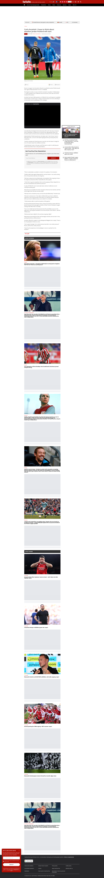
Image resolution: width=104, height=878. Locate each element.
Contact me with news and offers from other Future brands (11, 861)
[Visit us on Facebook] (56, 2)
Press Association (36, 33)
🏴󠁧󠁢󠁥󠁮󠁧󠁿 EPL (67, 22)
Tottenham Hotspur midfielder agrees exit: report (71, 153)
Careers (39, 868)
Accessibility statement (29, 868)
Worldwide (27, 871)
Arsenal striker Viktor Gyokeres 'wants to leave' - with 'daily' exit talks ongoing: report (71, 148)
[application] (42, 115)
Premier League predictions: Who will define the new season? (70, 135)
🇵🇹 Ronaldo (59, 22)
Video (53, 5)
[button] (80, 1)
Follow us (51, 84)
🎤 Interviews (74, 22)
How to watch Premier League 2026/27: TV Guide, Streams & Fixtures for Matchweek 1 (71, 159)
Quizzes (64, 5)
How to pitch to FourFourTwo (44, 871)
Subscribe (69, 1)
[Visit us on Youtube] (60, 2)
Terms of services (41, 161)
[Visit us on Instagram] (62, 2)
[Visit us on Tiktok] (66, 2)
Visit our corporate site (69, 857)
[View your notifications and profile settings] (78, 2)
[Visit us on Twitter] (58, 2)
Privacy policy (54, 865)
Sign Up (11, 864)
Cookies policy (68, 865)
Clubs (69, 5)
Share (27, 84)
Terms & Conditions (10, 869)
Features (59, 5)
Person (25, 26)
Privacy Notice (30, 162)
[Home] (24, 5)
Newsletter (43, 5)
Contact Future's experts (43, 865)
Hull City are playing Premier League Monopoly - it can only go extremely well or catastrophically (71, 141)
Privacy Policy (16, 869)
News (49, 5)
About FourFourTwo (56, 868)
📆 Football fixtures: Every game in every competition (43, 22)
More (74, 5)
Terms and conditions (29, 865)
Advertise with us (69, 868)
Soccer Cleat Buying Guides (33, 5)
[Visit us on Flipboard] (64, 2)
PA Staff (30, 33)
